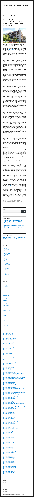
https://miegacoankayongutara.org (9, 418)
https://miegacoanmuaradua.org (9, 398)
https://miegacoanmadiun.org (8, 472)
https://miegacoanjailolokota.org (9, 457)
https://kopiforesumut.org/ (8, 334)
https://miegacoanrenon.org (8, 374)
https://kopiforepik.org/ (7, 353)
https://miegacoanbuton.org (8, 444)
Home (4, 480)
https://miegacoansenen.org (20, 384)
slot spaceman (11, 49)
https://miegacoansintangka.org (9, 426)
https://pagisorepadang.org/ (8, 349)
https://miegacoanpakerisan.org (9, 471)
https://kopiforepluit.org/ (7, 354)
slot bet (4, 293)
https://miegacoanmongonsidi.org (9, 408)
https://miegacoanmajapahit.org (9, 414)
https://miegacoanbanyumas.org (9, 422)
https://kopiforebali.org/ (7, 364)
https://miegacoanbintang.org (8, 424)
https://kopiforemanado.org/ (8, 367)
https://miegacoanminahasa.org (9, 404)
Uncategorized (6, 285)
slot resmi (5, 323)
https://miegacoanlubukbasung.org (9, 397)
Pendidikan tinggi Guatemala (18, 200)
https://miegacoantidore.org (19, 378)
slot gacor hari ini (6, 310)
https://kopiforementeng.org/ (8, 352)
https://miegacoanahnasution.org (9, 372)
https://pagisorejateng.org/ (8, 350)
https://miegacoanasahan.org (8, 447)
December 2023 (7, 274)
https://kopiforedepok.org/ (8, 363)
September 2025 (7, 253)
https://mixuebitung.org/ (7, 337)
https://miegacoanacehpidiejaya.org (9, 458)
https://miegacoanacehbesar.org (9, 441)
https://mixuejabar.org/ (7, 368)
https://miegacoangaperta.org (8, 411)
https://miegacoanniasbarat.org (9, 436)
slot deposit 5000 (6, 295)
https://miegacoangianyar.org (8, 406)
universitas (11, 200)
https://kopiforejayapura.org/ (8, 335)
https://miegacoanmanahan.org (9, 417)
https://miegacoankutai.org (8, 456)
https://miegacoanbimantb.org (8, 432)
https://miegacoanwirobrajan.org (9, 412)
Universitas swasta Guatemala (11, 202)
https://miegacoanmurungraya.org (9, 431)
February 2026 (6, 248)
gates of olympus (6, 305)
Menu (5, 9)
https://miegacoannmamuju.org (9, 433)
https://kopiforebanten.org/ (8, 332)
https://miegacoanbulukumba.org (9, 423)
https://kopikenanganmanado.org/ (9, 362)
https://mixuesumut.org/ (7, 369)
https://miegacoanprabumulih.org (9, 377)
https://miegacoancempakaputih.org (9, 466)
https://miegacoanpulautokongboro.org (10, 421)
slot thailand (5, 300)
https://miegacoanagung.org (8, 378)
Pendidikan (6, 284)
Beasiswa (5, 282)
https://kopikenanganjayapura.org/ (9, 338)
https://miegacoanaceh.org (8, 379)
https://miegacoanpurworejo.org (9, 453)
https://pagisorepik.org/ (7, 340)
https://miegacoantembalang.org (9, 413)
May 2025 (6, 258)
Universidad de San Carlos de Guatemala (9, 201)
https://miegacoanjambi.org (8, 403)
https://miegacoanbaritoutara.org (9, 452)
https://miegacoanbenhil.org (8, 388)
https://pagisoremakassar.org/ (8, 342)
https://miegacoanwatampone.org (9, 451)
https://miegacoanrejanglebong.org (9, 446)
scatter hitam (5, 313)
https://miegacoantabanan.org (8, 439)
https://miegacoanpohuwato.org (9, 419)
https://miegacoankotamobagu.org (9, 429)
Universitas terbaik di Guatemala (20, 202)
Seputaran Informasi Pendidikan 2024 (15, 5)
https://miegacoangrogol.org (8, 392)
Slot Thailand (5, 491)
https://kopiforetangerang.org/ (9, 339)
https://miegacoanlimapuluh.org (9, 463)
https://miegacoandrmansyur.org (9, 473)
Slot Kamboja (5, 489)
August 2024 (6, 268)
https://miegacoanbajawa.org (8, 427)
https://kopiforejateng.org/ (8, 333)
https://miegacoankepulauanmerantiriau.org (11, 428)
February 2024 (6, 273)
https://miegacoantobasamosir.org (9, 443)
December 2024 (7, 264)
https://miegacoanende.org (20, 377)
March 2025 (6, 260)
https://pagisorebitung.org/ (8, 348)
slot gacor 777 (5, 325)
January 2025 (6, 263)
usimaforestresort (11, 185)
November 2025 (7, 250)
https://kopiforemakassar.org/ (8, 357)
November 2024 (7, 265)
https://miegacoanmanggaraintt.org (9, 434)
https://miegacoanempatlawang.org (9, 448)
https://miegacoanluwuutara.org (9, 442)
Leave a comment (6, 203)
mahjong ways (5, 298)
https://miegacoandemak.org (8, 461)
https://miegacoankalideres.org (19, 392)
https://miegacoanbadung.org (8, 438)
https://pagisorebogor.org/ (8, 359)
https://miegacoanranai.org (18, 379)
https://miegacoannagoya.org (8, 407)
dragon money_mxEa (7, 237)
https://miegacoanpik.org (19, 394)
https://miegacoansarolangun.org (9, 462)
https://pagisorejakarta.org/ (8, 343)
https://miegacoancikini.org (19, 388)
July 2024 (6, 269)
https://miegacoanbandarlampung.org (10, 402)
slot (4, 320)
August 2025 (6, 254)
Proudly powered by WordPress (19, 494)
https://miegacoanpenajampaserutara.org (10, 399)
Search (4, 209)
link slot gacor (5, 303)
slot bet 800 (5, 318)
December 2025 (7, 249)
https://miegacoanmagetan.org (9, 437)
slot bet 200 (5, 308)
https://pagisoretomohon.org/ (8, 347)
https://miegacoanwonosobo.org (9, 382)
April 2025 (6, 259)
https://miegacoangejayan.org (8, 373)
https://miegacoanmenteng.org (9, 394)
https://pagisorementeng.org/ (8, 345)
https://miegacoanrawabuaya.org (9, 389)
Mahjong (5, 487)
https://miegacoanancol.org (8, 468)
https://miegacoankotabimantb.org (9, 387)
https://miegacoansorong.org (19, 403)
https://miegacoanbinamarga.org (9, 384)
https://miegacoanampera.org (8, 383)
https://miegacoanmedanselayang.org (10, 409)
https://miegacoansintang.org (19, 374)
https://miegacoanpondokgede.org (9, 393)
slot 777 (4, 315)
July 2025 (6, 255)
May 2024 (6, 270)
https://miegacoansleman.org (19, 406)
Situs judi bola (5, 482)
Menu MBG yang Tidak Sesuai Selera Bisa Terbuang (13, 220)
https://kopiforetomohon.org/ (8, 355)
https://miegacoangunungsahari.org (9, 467)
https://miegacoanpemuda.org (19, 373)
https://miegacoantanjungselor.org (9, 401)
